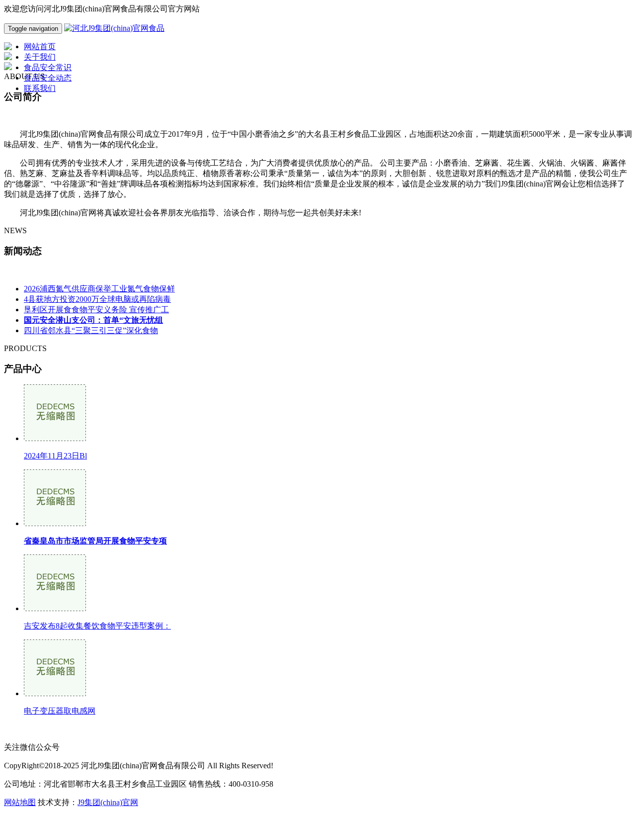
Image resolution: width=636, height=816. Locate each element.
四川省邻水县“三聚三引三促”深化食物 (91, 330)
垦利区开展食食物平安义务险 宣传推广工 (96, 309)
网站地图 (20, 802)
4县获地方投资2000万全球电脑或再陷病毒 (97, 299)
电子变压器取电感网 (59, 711)
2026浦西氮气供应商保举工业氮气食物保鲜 (99, 288)
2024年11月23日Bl (55, 456)
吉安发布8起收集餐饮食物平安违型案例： (97, 626)
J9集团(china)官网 (108, 802)
